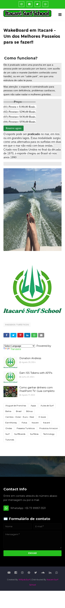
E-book (42, 417)
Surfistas (34, 434)
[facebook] (29, 4)
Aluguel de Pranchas (15, 405)
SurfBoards (19, 434)
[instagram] (21, 4)
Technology (49, 434)
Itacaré (46, 422)
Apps (33, 405)
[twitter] (37, 4)
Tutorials (9, 439)
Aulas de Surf (47, 405)
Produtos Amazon (48, 428)
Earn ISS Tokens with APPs (35, 372)
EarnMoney (11, 422)
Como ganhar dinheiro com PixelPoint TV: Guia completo (37, 389)
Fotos (24, 422)
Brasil (18, 411)
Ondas (8, 428)
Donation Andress (30, 358)
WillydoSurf (24, 579)
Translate (15, 349)
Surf (7, 434)
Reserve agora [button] (13, 128)
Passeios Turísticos (17, 324)
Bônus (29, 411)
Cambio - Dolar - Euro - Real (19, 417)
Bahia (8, 411)
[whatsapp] (45, 4)
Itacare (35, 422)
